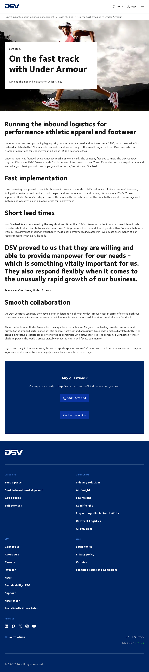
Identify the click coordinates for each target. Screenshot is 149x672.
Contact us (12, 546)
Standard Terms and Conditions (96, 569)
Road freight (84, 505)
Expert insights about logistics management (29, 17)
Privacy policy (85, 554)
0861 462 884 (76, 398)
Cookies (81, 562)
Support (10, 593)
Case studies (66, 17)
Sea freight (83, 497)
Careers (10, 562)
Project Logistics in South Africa (97, 513)
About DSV (12, 554)
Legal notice (84, 546)
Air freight (83, 490)
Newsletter (12, 600)
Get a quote (13, 497)
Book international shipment (24, 490)
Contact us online (74, 415)
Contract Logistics (88, 521)
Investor (10, 569)
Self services (13, 505)
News (8, 577)
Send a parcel (13, 482)
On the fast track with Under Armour (99, 17)
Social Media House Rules (21, 608)
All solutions (84, 528)
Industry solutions (88, 482)
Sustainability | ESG (17, 585)
